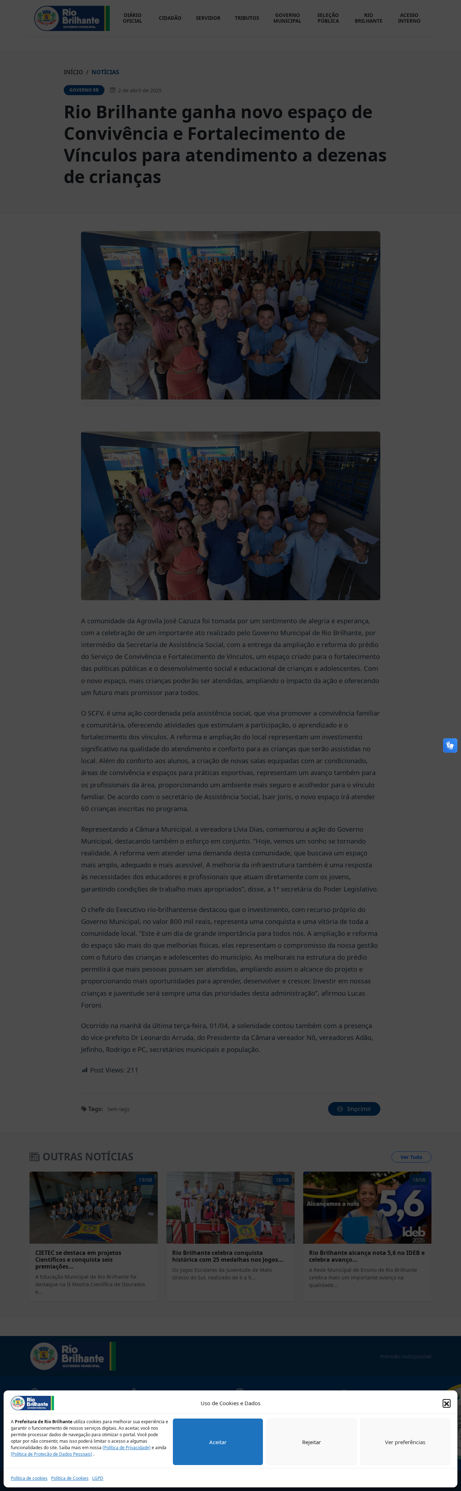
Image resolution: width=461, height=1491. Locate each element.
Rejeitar (311, 1442)
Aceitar (218, 1442)
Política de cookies (29, 1478)
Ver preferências (405, 1442)
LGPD (97, 1478)
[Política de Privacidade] (127, 1447)
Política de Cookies (70, 1478)
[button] (446, 1403)
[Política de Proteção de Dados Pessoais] (51, 1454)
